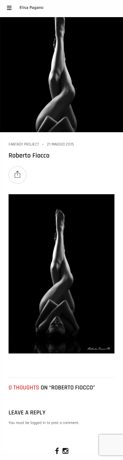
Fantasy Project (24, 144)
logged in (37, 423)
